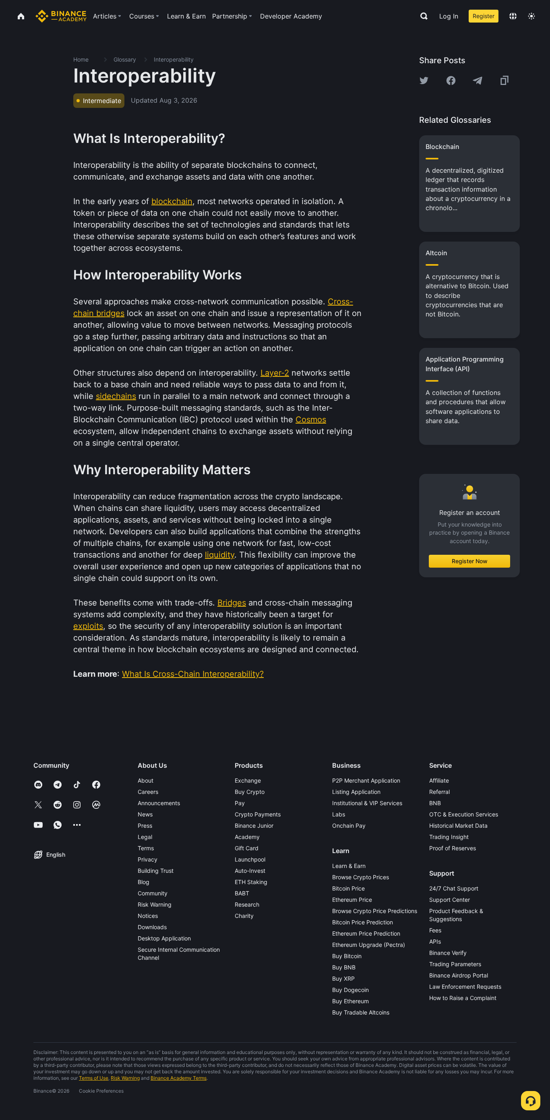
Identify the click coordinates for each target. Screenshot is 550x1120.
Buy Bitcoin (347, 956)
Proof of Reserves (452, 848)
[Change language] (513, 16)
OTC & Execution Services (463, 814)
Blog (143, 881)
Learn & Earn (349, 865)
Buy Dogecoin (350, 989)
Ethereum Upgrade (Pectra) (368, 944)
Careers (148, 791)
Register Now (470, 561)
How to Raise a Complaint (462, 997)
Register (483, 15)
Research (247, 904)
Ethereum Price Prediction (366, 933)
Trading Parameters (455, 964)
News (145, 814)
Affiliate (439, 780)
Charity (244, 915)
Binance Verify (448, 952)
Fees (435, 930)
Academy (247, 836)
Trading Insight (449, 836)
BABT (242, 893)
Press (145, 825)
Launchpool (250, 859)
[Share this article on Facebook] (451, 80)
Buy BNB (344, 967)
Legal (145, 836)
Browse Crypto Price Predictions (374, 910)
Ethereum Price (352, 899)
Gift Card (246, 848)
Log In (448, 16)
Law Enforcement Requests (465, 986)
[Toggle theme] (531, 16)
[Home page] (61, 16)
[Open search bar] (421, 16)
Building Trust (156, 870)
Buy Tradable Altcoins (360, 1012)
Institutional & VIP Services (367, 803)
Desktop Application (164, 938)
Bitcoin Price (348, 888)
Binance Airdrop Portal (458, 975)
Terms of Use (93, 1078)
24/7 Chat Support (453, 888)
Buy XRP (343, 978)
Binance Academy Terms (179, 1078)
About (145, 780)
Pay (240, 803)
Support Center (449, 899)
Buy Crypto (250, 791)
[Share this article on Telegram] (477, 80)
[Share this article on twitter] (424, 80)
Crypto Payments (258, 814)
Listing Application (356, 791)
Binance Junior (254, 825)
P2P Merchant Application (366, 780)
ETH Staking (251, 881)
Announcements (159, 803)
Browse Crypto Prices (360, 877)
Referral (439, 791)
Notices (148, 915)
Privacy (147, 859)
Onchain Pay (349, 825)
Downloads (152, 927)
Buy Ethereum (350, 1001)
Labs (338, 814)
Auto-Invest (250, 870)
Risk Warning (155, 904)
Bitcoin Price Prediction (362, 922)
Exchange (248, 780)
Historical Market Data (458, 825)
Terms (146, 848)
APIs (435, 941)
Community (152, 893)
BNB (435, 803)
